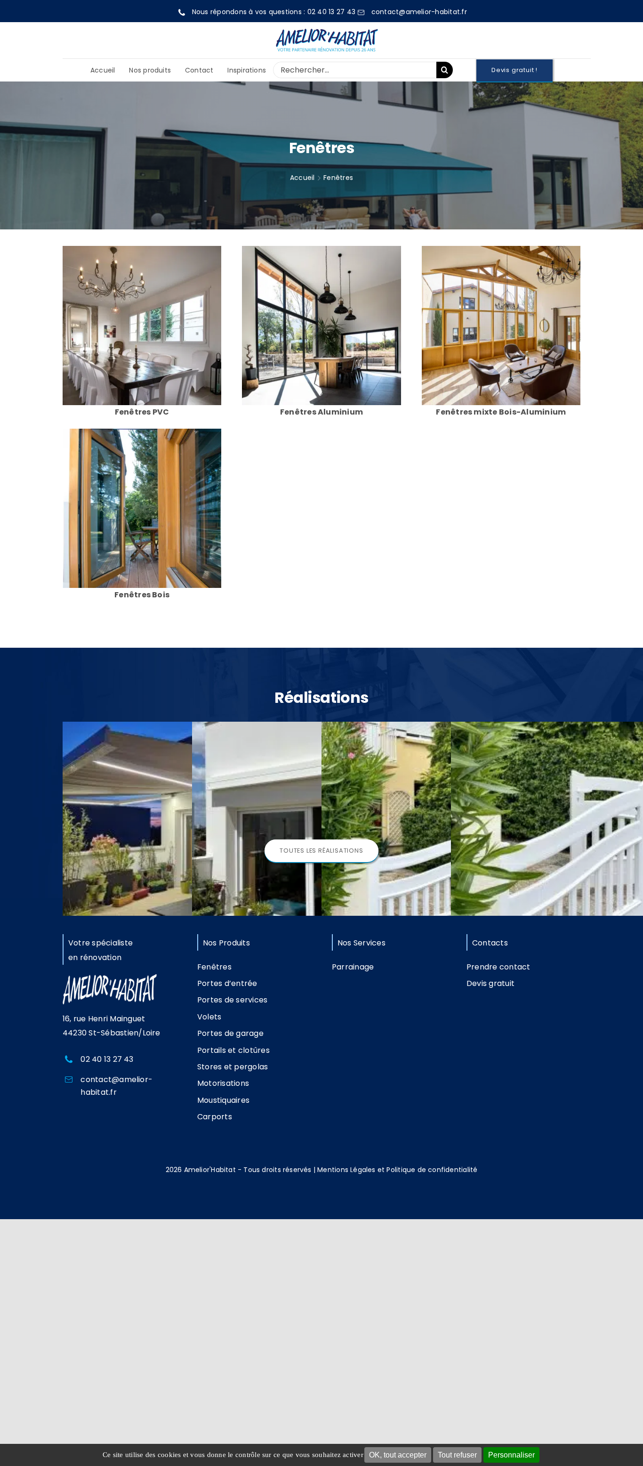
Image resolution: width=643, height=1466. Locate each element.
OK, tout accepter (397, 1455)
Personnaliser (511, 1455)
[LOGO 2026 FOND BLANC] (326, 27)
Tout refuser (457, 1455)
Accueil (302, 177)
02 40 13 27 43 (331, 11)
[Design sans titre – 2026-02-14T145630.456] (321, 249)
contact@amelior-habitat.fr (419, 11)
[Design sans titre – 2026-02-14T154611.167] (142, 432)
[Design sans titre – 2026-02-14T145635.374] (501, 249)
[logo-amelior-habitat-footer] (110, 977)
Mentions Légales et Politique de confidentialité (397, 1169)
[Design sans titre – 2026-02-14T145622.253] (142, 249)
